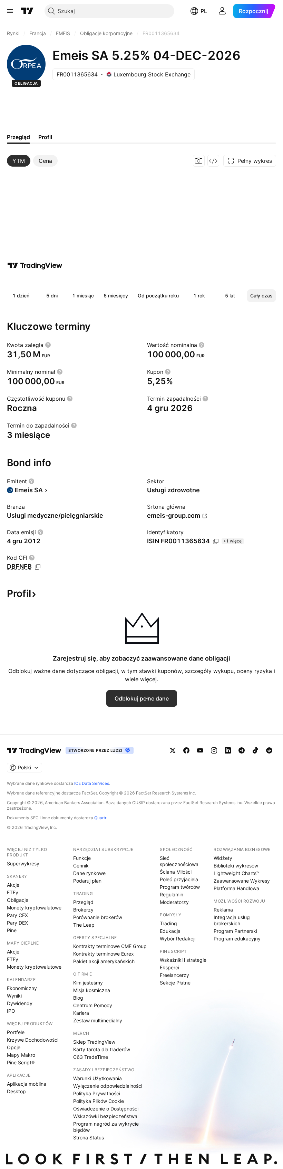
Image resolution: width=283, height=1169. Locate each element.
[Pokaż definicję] (48, 345)
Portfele (16, 1032)
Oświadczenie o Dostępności (105, 1109)
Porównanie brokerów (97, 917)
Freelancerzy (174, 975)
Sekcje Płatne (175, 983)
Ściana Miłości (176, 872)
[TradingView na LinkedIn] (228, 750)
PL (204, 11)
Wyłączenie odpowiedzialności (107, 1086)
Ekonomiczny (22, 988)
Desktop (16, 1091)
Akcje (13, 885)
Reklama (223, 910)
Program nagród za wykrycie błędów (106, 1127)
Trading (168, 923)
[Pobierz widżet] (213, 161)
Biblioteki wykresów (236, 865)
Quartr (100, 817)
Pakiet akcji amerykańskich (104, 961)
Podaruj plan (87, 881)
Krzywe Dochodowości (32, 1040)
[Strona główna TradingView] (27, 11)
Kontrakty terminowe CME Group (110, 946)
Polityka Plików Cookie (98, 1101)
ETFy (12, 892)
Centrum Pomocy (92, 1005)
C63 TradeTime (90, 1057)
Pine (12, 930)
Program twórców (180, 887)
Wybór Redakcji (177, 938)
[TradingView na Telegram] (241, 750)
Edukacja (170, 931)
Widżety (223, 858)
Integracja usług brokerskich (232, 920)
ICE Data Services (91, 783)
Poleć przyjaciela (179, 879)
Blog (78, 998)
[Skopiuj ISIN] (216, 541)
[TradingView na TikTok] (255, 750)
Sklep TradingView (94, 1042)
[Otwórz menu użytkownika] (222, 11)
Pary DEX (17, 923)
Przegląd (83, 902)
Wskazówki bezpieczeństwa (105, 1116)
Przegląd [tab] (18, 137)
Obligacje (17, 900)
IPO (11, 1011)
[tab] (18, 161)
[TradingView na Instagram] (214, 750)
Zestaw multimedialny (97, 1020)
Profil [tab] (45, 137)
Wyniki (14, 996)
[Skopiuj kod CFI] (38, 567)
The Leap (84, 925)
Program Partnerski (235, 931)
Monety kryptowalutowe (34, 907)
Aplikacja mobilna (26, 1084)
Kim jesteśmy (88, 983)
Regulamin (171, 894)
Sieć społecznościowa (179, 861)
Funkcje (82, 858)
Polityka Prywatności (96, 1093)
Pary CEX (17, 915)
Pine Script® (21, 1062)
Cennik (81, 865)
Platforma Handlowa (236, 888)
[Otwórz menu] (10, 11)
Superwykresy (23, 863)
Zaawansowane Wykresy (242, 881)
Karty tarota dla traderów (101, 1049)
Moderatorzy (174, 902)
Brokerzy (83, 910)
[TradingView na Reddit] (269, 750)
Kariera (81, 1013)
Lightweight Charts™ (237, 873)
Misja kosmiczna (91, 990)
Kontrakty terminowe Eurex (103, 954)
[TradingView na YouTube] (200, 750)
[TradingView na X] (172, 750)
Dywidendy (19, 1003)
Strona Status (88, 1137)
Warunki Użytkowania (97, 1078)
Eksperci (169, 967)
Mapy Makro (21, 1055)
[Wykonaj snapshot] (199, 161)
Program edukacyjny (237, 938)
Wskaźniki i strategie (183, 960)
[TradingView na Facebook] (186, 750)
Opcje (13, 1047)
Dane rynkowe (89, 873)
